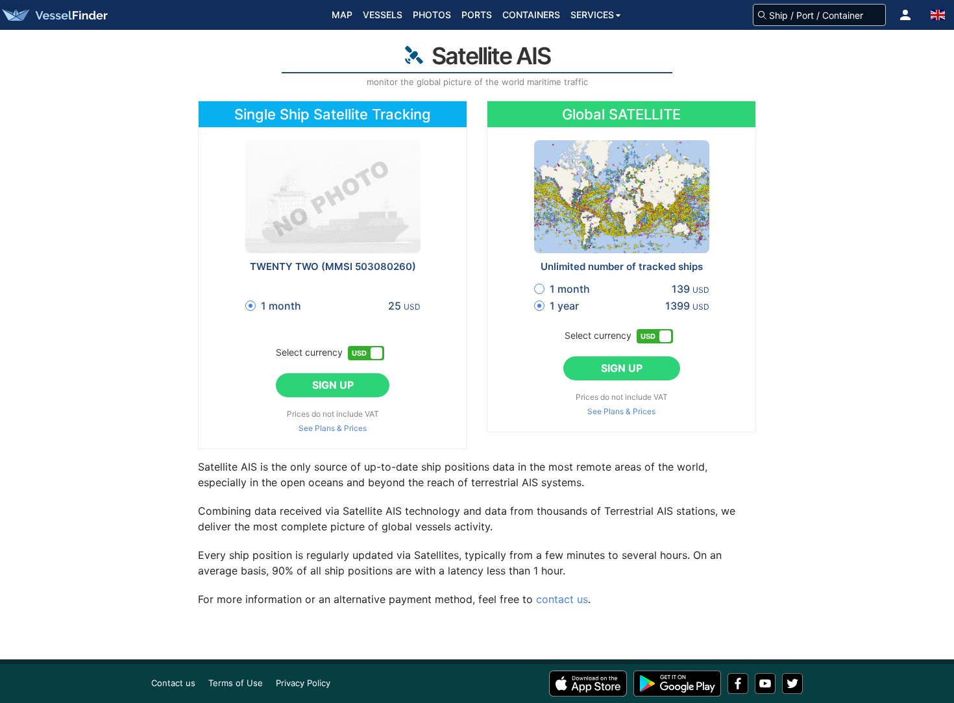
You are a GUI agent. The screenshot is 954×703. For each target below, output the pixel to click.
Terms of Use (235, 683)
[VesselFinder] (54, 15)
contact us (562, 599)
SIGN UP (333, 384)
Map (342, 14)
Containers (531, 14)
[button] (905, 15)
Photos (432, 14)
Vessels (382, 14)
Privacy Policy (303, 683)
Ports (476, 14)
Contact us (173, 683)
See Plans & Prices (333, 429)
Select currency (309, 352)
